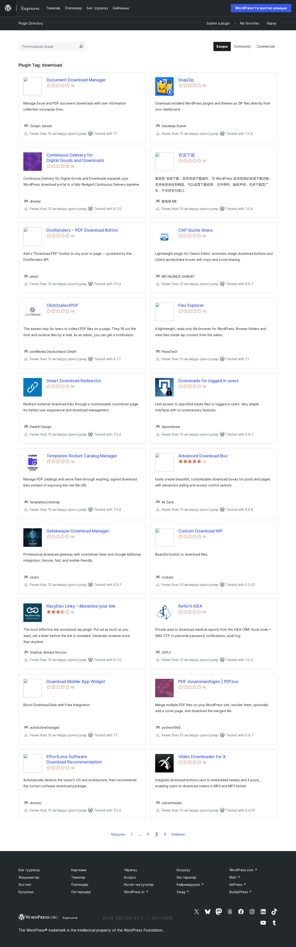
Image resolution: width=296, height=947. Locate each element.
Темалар (78, 877)
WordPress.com (243, 870)
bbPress (237, 884)
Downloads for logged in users (208, 380)
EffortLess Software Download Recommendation (74, 759)
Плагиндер (79, 884)
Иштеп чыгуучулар (139, 884)
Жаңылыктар (28, 877)
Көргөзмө (78, 870)
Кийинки (178, 834)
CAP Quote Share (195, 230)
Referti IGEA (190, 606)
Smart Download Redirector (73, 380)
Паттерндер (81, 892)
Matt (234, 877)
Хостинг (24, 884)
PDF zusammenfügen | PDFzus (208, 681)
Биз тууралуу (29, 870)
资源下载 (186, 155)
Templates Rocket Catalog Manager (81, 455)
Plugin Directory (30, 23)
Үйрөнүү (130, 870)
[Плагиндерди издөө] (81, 46)
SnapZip (186, 79)
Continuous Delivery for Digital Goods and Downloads (75, 158)
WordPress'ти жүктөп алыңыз (261, 8)
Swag (183, 892)
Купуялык (26, 892)
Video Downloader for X (202, 756)
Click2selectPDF (62, 305)
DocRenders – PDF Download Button (82, 230)
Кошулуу (183, 870)
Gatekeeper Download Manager (77, 531)
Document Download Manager (76, 79)
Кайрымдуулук (190, 884)
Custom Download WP (200, 531)
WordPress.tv (136, 892)
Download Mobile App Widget (75, 681)
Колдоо (130, 877)
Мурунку (118, 834)
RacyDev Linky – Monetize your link (80, 606)
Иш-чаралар (186, 877)
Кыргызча (70, 917)
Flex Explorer (191, 305)
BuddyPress (240, 892)
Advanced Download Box (203, 455)
